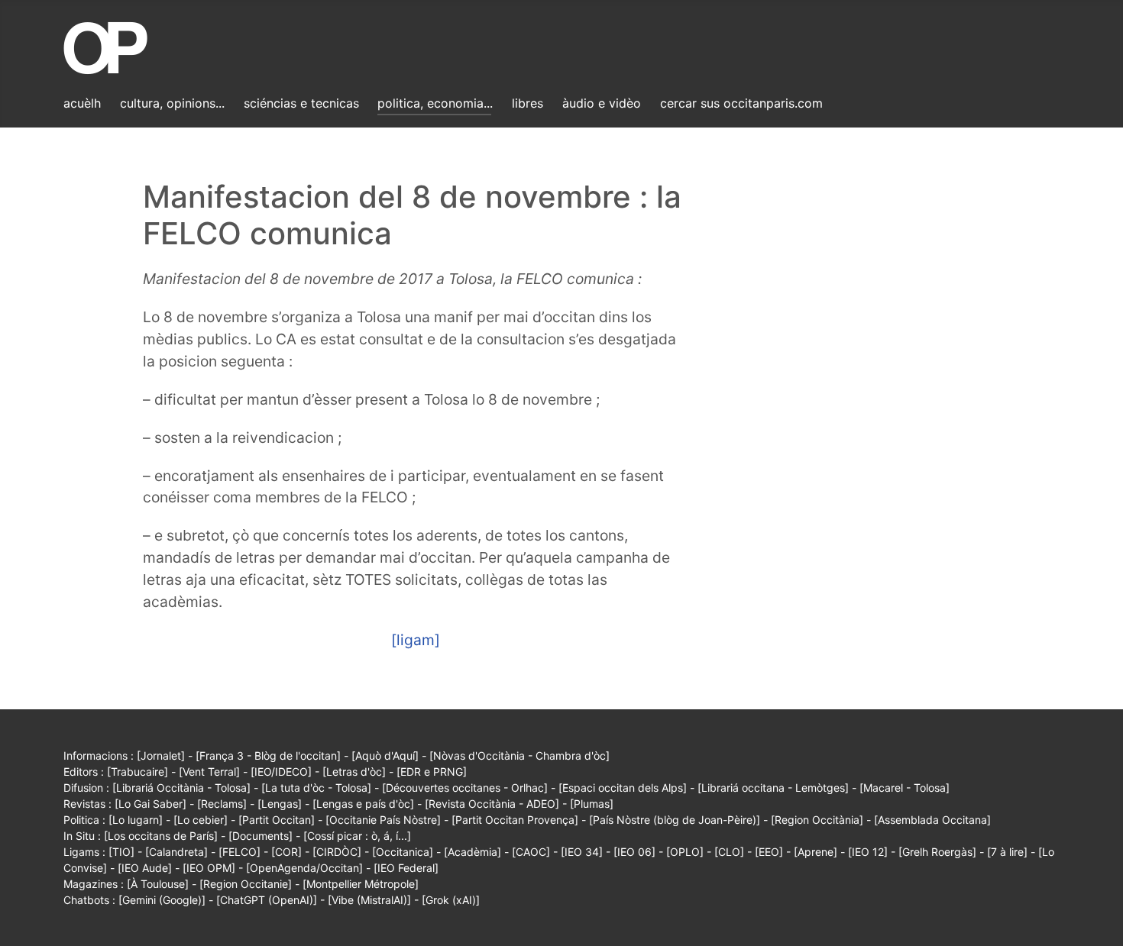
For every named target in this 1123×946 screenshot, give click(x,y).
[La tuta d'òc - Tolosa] (316, 787)
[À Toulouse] (158, 883)
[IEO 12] (868, 851)
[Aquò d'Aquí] (385, 755)
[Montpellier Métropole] (361, 883)
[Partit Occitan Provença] (514, 819)
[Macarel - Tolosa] (904, 787)
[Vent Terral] (209, 771)
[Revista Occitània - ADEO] (492, 803)
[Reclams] (222, 803)
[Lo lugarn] (135, 819)
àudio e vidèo (601, 103)
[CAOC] (531, 851)
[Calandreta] (176, 851)
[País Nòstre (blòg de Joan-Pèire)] (674, 819)
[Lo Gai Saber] (150, 803)
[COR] (286, 851)
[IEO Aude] (145, 867)
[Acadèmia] (472, 851)
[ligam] (415, 640)
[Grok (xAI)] (451, 899)
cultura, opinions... (172, 103)
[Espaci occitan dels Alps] (622, 787)
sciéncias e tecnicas (301, 103)
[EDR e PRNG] (431, 771)
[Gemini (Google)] (162, 899)
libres (527, 103)
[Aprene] (815, 851)
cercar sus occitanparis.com (741, 103)
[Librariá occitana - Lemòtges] (773, 787)
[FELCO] (239, 851)
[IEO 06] (634, 851)
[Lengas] (279, 803)
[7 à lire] (1007, 851)
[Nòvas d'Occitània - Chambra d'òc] (519, 755)
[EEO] (769, 851)
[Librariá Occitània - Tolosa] (181, 787)
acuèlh (82, 103)
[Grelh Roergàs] (937, 851)
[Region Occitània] (817, 819)
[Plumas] (591, 803)
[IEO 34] (582, 851)
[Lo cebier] (200, 819)
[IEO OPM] (209, 867)
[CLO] (729, 851)
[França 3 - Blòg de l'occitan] (268, 755)
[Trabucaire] (137, 771)
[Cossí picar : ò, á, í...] (357, 835)
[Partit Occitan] (276, 819)
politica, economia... (435, 103)
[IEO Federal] (406, 867)
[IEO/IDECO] (281, 771)
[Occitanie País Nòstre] (383, 819)
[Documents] (260, 835)
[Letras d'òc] (354, 771)
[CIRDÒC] (336, 851)
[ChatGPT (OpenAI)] (266, 899)
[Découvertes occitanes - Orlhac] (465, 787)
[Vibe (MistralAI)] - (375, 899)
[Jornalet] (161, 755)
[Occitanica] (402, 851)
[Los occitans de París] (161, 835)
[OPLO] (685, 851)
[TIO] (121, 851)
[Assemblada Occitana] (932, 819)
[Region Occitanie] (245, 883)
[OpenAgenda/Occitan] (304, 867)
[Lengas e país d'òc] (363, 803)
